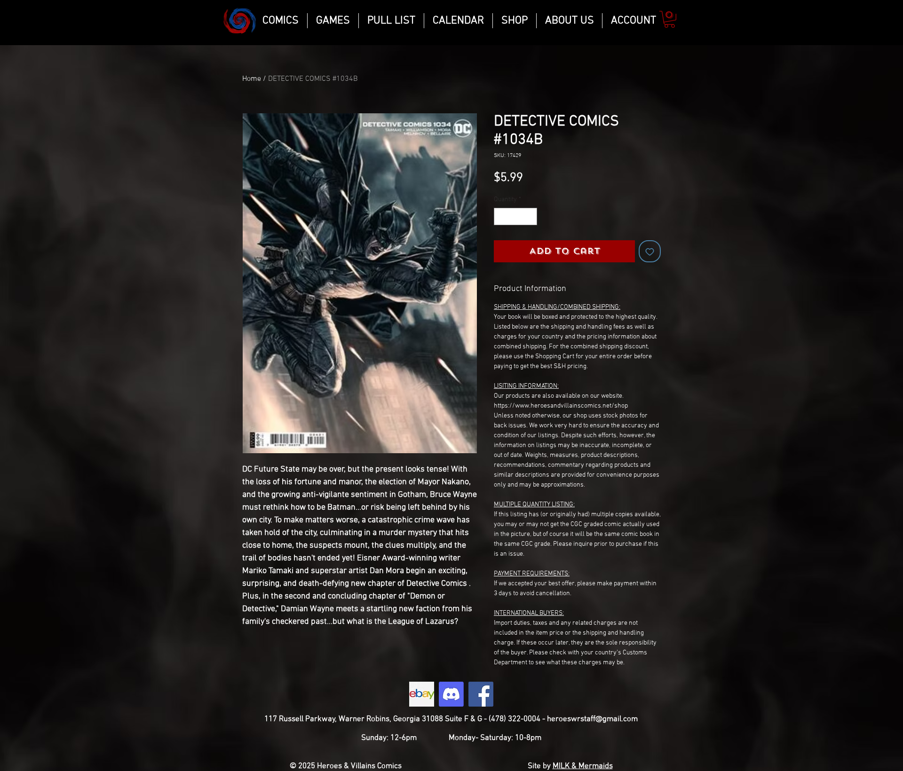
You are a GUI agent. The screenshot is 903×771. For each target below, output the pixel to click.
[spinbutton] (515, 216)
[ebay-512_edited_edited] (421, 694)
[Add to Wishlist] (650, 251)
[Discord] (451, 694)
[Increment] (530, 216)
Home (251, 79)
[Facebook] (480, 694)
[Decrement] (501, 216)
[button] (669, 19)
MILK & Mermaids (583, 766)
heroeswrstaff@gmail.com (592, 719)
